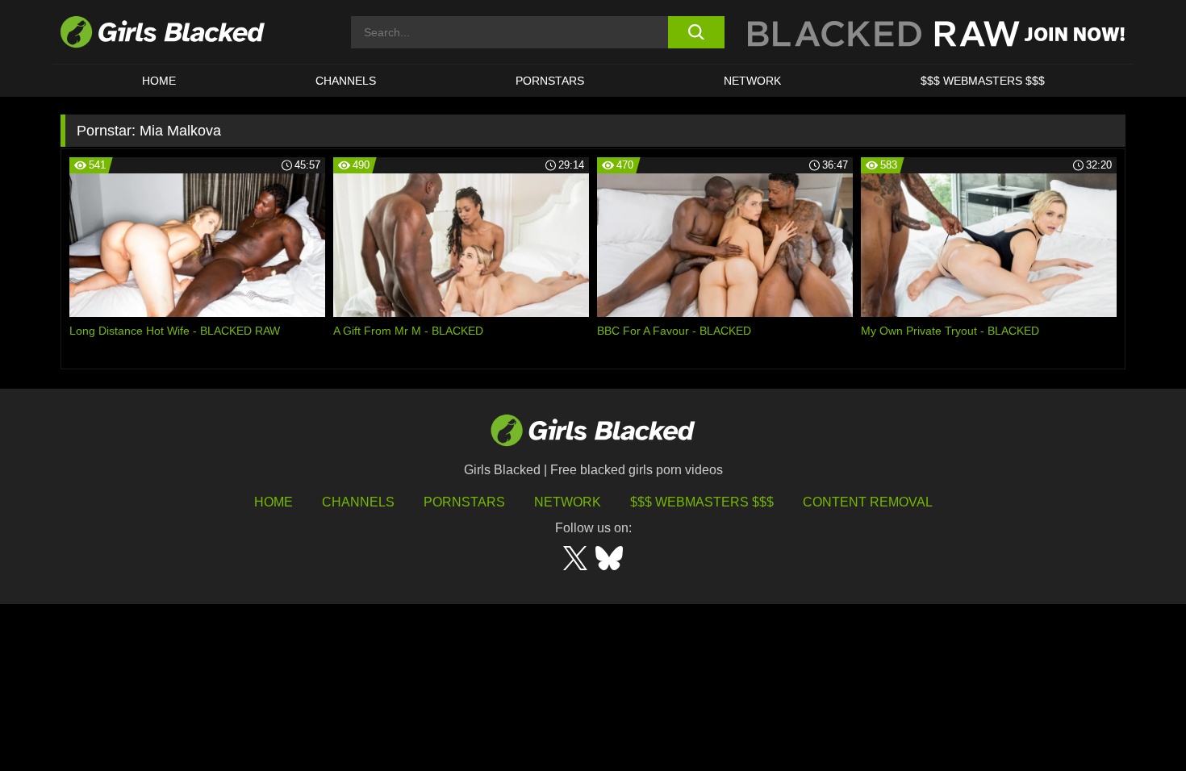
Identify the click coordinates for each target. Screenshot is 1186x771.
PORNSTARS (550, 80)
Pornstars (464, 502)
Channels (345, 80)
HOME (159, 80)
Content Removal (868, 502)
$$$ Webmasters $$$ (983, 80)
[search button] (696, 32)
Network (752, 80)
